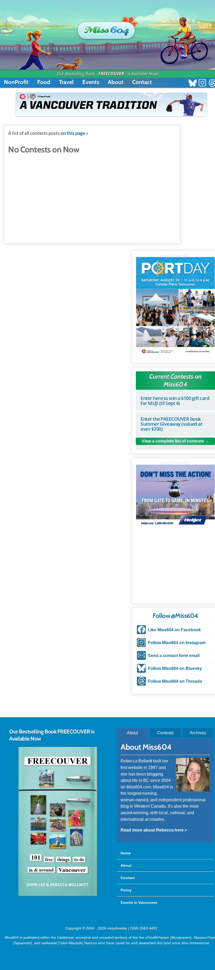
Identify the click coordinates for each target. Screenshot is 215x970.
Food (43, 82)
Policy (126, 890)
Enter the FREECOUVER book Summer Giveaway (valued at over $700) (171, 424)
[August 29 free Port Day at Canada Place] (175, 306)
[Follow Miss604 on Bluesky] (192, 83)
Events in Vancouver (139, 902)
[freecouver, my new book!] (57, 895)
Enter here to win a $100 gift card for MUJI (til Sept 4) (175, 400)
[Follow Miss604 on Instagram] (202, 83)
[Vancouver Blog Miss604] (107, 28)
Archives (198, 732)
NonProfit (16, 82)
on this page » (74, 133)
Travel (66, 82)
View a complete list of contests (173, 441)
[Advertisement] (92, 195)
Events (90, 82)
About (115, 82)
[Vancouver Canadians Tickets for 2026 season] (111, 104)
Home (126, 853)
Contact (142, 82)
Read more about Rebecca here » (154, 830)
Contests (165, 732)
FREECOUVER (111, 73)
